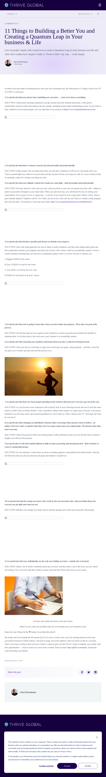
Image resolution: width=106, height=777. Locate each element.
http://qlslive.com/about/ (77, 647)
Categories (10, 14)
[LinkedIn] (95, 672)
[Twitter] (89, 672)
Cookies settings (46, 766)
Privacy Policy (65, 751)
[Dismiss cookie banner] (97, 737)
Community (12, 24)
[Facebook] (82, 672)
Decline (88, 766)
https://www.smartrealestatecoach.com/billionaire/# (71, 202)
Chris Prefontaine (21, 62)
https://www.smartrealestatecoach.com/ (79, 109)
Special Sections (83, 14)
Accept (67, 766)
